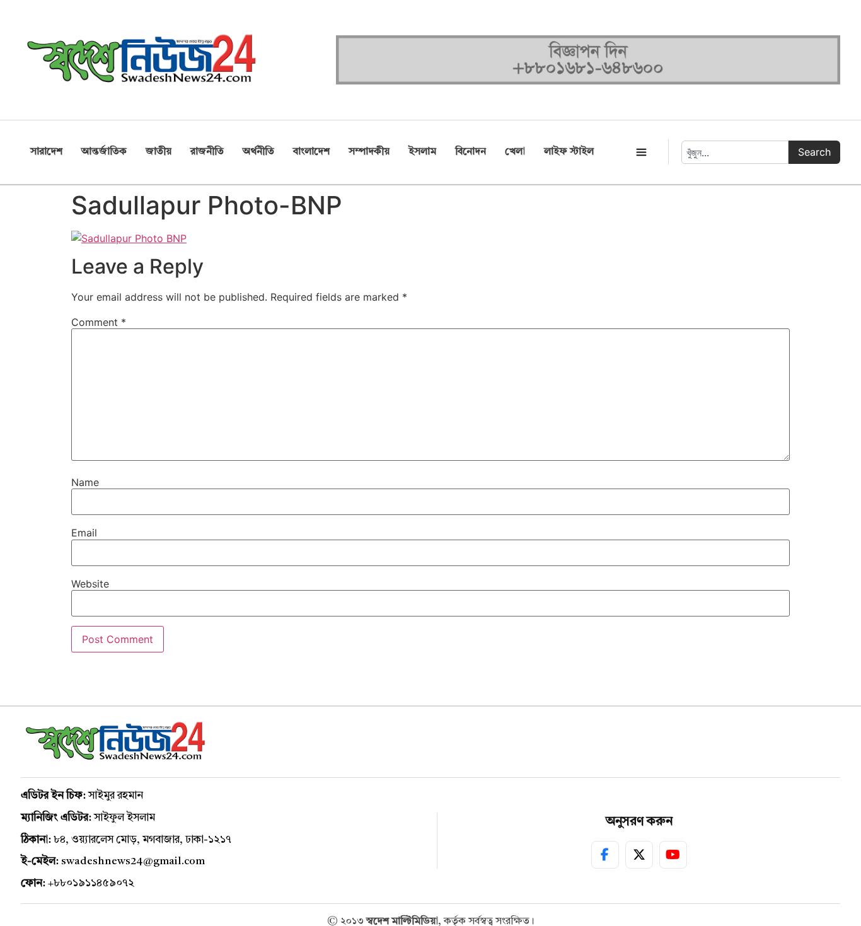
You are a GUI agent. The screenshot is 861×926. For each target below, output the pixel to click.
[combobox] (735, 152)
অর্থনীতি (258, 152)
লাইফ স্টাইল (569, 152)
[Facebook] (605, 855)
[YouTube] (673, 855)
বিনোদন (470, 152)
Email (84, 533)
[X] (639, 855)
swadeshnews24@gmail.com (133, 861)
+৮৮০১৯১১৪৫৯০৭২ (91, 883)
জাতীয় (158, 152)
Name (85, 482)
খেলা (515, 152)
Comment (98, 322)
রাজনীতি (207, 152)
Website (90, 584)
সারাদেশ (46, 152)
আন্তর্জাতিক (104, 152)
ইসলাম (422, 152)
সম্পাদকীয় (369, 152)
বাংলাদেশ (311, 152)
